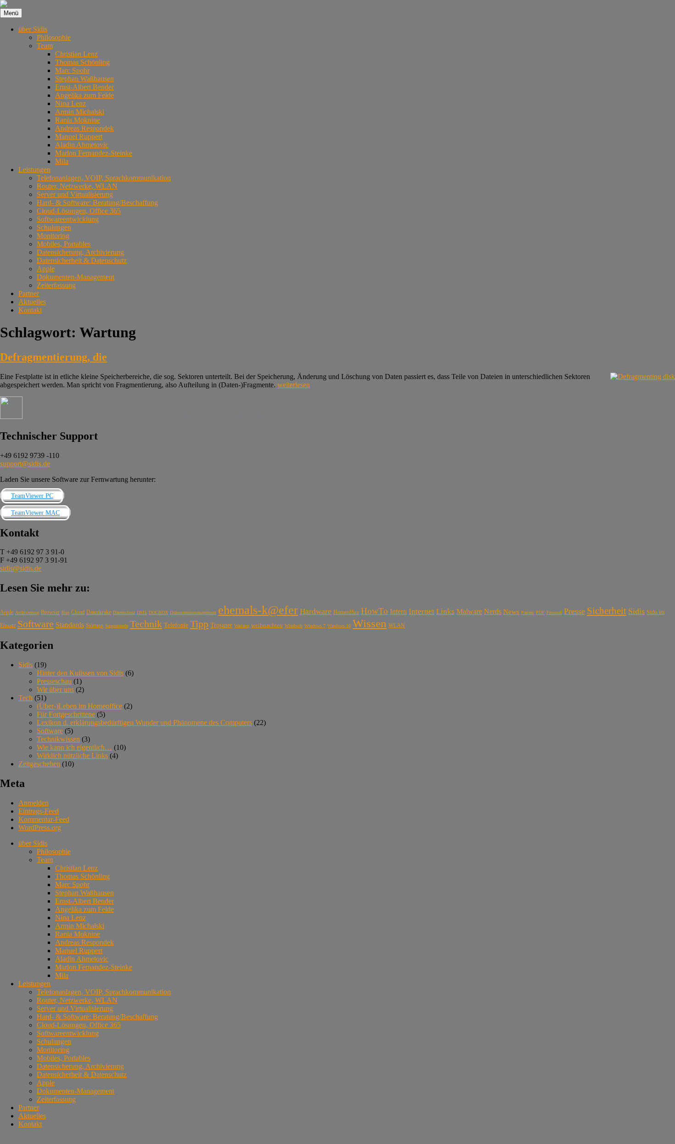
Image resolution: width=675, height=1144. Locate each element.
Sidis (636, 611)
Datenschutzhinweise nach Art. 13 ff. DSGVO (82, 1140)
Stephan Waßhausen (84, 79)
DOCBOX (158, 612)
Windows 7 (315, 625)
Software (412, 416)
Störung (94, 626)
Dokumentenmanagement (193, 612)
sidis (6, 1140)
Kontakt (30, 310)
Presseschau (54, 681)
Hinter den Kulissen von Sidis (80, 673)
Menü (11, 13)
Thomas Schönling (82, 62)
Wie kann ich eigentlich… (74, 747)
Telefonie (176, 625)
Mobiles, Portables (63, 244)
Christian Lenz (76, 54)
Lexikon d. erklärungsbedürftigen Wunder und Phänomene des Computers (241, 416)
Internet (421, 611)
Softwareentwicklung (68, 219)
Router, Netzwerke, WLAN (77, 186)
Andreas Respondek (84, 128)
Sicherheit (606, 610)
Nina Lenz (70, 103)
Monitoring (53, 236)
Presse (574, 611)
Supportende (116, 625)
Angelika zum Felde (84, 95)
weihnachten (267, 625)
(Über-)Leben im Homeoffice (79, 706)
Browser (50, 612)
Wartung (441, 416)
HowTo (374, 611)
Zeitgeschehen (39, 764)
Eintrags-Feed (38, 811)
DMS (142, 612)
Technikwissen (58, 739)
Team (45, 46)
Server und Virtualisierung (75, 194)
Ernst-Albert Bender (84, 87)
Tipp (199, 624)
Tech (25, 698)
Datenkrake (98, 612)
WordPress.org (39, 827)
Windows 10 (339, 625)
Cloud (77, 612)
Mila (61, 161)
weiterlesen (293, 385)
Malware (469, 611)
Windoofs (294, 625)
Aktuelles (32, 302)
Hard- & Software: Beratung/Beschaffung (97, 202)
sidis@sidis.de (20, 568)
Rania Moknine (77, 120)
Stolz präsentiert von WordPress (198, 1140)
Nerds (492, 611)
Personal (554, 612)
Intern (398, 611)
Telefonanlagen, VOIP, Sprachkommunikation (104, 178)
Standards (70, 625)
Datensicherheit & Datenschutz (82, 260)
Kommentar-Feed (43, 819)
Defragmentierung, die (53, 357)
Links (445, 611)
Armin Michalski (79, 112)
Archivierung (27, 612)
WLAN (396, 626)
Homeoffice (346, 612)
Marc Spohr (72, 70)
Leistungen (34, 169)
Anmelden (33, 803)
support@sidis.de (25, 464)
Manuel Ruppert (78, 136)
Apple (46, 269)
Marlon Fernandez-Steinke (93, 153)
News (511, 611)
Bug (65, 612)
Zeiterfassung (56, 285)
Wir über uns (55, 689)
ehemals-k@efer (372, 416)
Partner (28, 293)
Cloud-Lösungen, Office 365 (79, 211)
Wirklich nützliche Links (72, 755)
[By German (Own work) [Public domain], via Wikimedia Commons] (642, 376)
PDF (540, 612)
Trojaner (221, 625)
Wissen (468, 416)
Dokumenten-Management (75, 277)
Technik (146, 624)
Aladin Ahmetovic (81, 145)
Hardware (316, 611)
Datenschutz (124, 612)
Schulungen (54, 227)
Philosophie (54, 37)
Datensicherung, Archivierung (80, 252)
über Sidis (32, 29)
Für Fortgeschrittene (66, 714)
